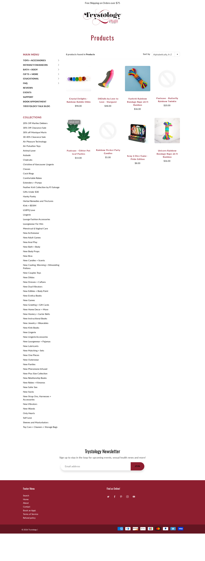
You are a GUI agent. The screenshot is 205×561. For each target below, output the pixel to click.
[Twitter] (108, 496)
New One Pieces (31, 355)
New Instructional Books (35, 318)
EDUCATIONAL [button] (31, 79)
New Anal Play (30, 242)
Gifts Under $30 (31, 191)
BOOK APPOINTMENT (34, 101)
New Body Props (31, 251)
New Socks (28, 391)
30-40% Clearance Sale (34, 137)
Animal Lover (29, 150)
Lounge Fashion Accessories (36, 219)
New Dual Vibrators (32, 286)
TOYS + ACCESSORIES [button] (34, 61)
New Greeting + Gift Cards (36, 304)
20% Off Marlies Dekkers (35, 123)
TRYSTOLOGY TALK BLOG (36, 106)
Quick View (78, 78)
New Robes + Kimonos (34, 382)
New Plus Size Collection (35, 373)
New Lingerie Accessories (35, 336)
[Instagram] (127, 496)
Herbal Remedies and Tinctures (38, 201)
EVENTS (27, 92)
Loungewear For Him (33, 223)
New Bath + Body (31, 246)
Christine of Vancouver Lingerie (38, 164)
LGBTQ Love (29, 210)
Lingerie (27, 214)
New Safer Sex (30, 387)
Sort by (146, 54)
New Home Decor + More (35, 309)
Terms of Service (30, 514)
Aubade (27, 155)
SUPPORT (28, 97)
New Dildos (28, 277)
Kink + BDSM (29, 205)
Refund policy (29, 518)
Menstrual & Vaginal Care (35, 228)
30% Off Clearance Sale (34, 127)
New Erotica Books (32, 295)
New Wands (29, 408)
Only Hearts (29, 413)
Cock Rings (28, 173)
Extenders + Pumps (32, 182)
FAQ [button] (27, 84)
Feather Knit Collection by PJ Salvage (41, 187)
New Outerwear (31, 359)
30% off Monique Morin (35, 132)
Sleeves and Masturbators (35, 422)
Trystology (32, 530)
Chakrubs (27, 159)
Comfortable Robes (32, 178)
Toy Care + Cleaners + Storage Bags (40, 427)
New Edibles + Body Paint (35, 291)
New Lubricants (30, 346)
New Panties (29, 364)
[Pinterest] (121, 496)
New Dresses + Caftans (34, 282)
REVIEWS (28, 87)
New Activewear (31, 233)
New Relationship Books (35, 378)
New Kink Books (31, 327)
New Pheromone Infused (35, 368)
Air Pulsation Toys (32, 146)
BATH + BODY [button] (30, 70)
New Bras (27, 256)
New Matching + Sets (33, 350)
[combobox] (166, 54)
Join (137, 466)
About (26, 503)
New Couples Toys (32, 272)
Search (26, 495)
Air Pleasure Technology (34, 141)
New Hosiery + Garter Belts (36, 314)
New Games (29, 300)
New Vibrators (30, 404)
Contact (26, 507)
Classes (26, 169)
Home (26, 499)
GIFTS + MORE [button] (30, 74)
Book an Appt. (29, 510)
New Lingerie (29, 332)
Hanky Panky (29, 196)
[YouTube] (133, 496)
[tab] (41, 60)
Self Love (27, 417)
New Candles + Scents (34, 260)
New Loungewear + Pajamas (36, 341)
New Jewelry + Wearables (35, 323)
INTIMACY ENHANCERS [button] (35, 65)
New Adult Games (32, 237)
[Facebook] (114, 496)
